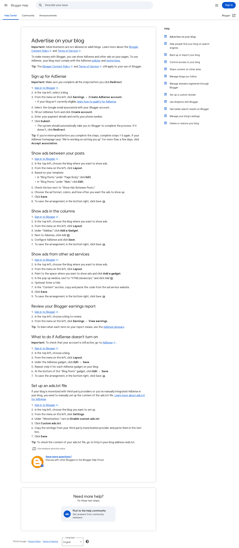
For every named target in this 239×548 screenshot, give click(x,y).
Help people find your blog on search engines (189, 45)
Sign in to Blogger (45, 88)
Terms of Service (68, 51)
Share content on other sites (185, 69)
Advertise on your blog (183, 36)
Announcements (48, 15)
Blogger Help (19, 5)
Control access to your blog (185, 62)
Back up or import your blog (185, 55)
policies (96, 60)
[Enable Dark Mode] (87, 541)
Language (70, 537)
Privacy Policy (34, 541)
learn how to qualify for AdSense (96, 101)
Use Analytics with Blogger (184, 101)
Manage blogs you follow (183, 76)
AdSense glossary (113, 327)
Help (167, 28)
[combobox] (99, 5)
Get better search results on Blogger (189, 109)
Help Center (10, 15)
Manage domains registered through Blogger (189, 85)
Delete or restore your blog (184, 123)
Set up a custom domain (183, 94)
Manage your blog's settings (185, 116)
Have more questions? (59, 456)
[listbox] (72, 542)
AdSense (108, 342)
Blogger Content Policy (56, 66)
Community (28, 15)
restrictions (113, 60)
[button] (6, 5)
